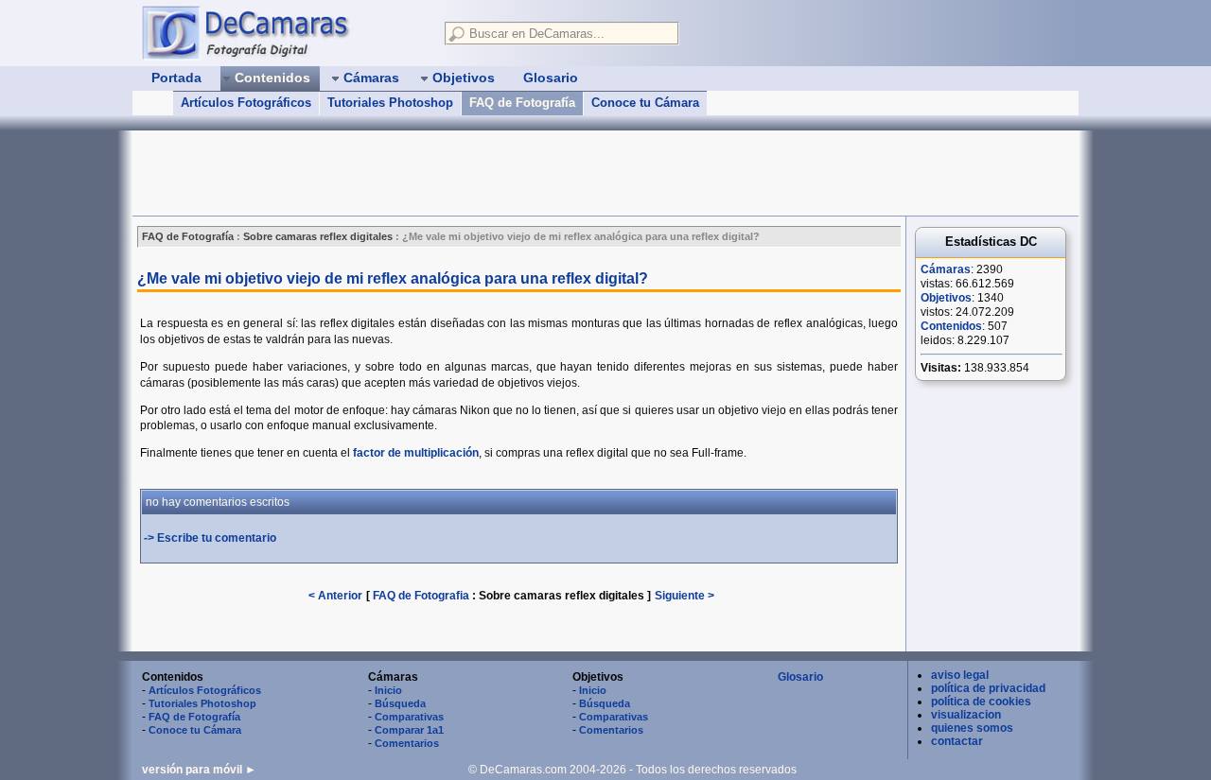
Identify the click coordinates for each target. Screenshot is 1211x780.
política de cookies (981, 701)
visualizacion (966, 714)
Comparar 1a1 (409, 730)
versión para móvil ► (199, 769)
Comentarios (407, 743)
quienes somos (972, 728)
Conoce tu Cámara (645, 102)
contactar (957, 741)
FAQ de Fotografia (421, 595)
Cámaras (946, 269)
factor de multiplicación (416, 452)
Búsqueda (400, 703)
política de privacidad (988, 688)
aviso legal (960, 675)
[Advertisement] (476, 173)
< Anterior (335, 595)
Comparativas (409, 716)
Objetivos (946, 297)
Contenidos (951, 326)
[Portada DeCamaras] (284, 32)
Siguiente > (684, 595)
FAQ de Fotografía (522, 102)
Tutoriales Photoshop (390, 102)
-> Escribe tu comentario (210, 538)
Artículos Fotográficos (246, 102)
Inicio (388, 690)
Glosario (800, 677)
